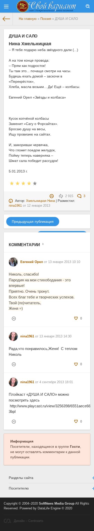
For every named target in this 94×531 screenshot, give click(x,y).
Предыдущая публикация (33, 221)
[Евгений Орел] (13, 259)
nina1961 (15, 205)
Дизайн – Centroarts (28, 521)
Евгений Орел (31, 262)
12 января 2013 (38, 205)
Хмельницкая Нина (40, 201)
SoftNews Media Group (56, 503)
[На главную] (6, 19)
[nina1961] (13, 334)
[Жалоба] (52, 196)
